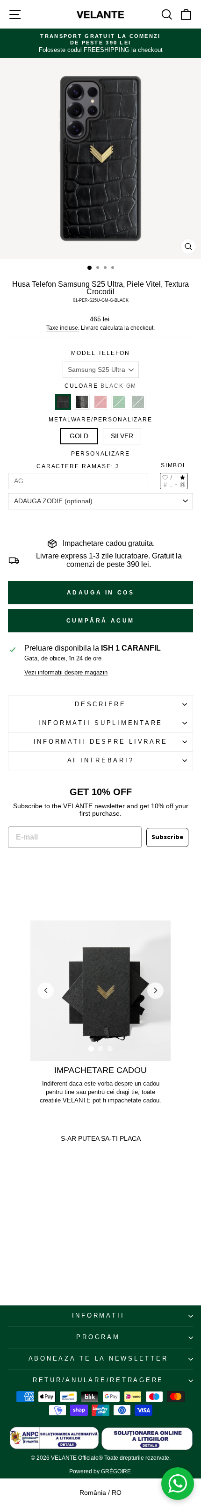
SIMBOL (174, 465)
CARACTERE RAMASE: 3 (78, 466)
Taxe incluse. (62, 328)
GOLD (79, 436)
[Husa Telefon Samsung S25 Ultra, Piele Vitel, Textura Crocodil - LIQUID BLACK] (18, 1234)
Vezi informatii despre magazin (66, 672)
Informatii (98, 1315)
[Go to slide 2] (100, 1048)
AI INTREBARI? (100, 760)
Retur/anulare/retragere (98, 1380)
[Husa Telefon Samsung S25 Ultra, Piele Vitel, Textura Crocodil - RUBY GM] (25, 1234)
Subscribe (167, 837)
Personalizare (100, 453)
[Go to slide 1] (91, 1048)
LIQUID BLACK (81, 401)
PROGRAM (98, 1337)
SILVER (122, 436)
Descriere (100, 704)
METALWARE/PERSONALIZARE (100, 419)
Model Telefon (100, 353)
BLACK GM (63, 401)
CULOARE (101, 386)
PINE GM (137, 401)
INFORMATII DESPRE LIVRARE (101, 742)
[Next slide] (155, 990)
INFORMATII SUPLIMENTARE (100, 723)
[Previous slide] (45, 990)
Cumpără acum (100, 620)
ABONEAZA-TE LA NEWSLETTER (98, 1358)
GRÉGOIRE (116, 1471)
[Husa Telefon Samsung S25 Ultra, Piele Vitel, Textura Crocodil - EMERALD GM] (32, 1234)
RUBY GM (100, 401)
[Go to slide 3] (110, 1048)
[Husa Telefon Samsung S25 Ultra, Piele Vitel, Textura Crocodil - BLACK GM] (11, 1234)
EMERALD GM (119, 401)
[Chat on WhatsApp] (177, 1483)
